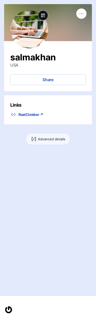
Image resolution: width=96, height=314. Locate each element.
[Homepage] (8, 309)
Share (48, 79)
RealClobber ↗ (30, 114)
